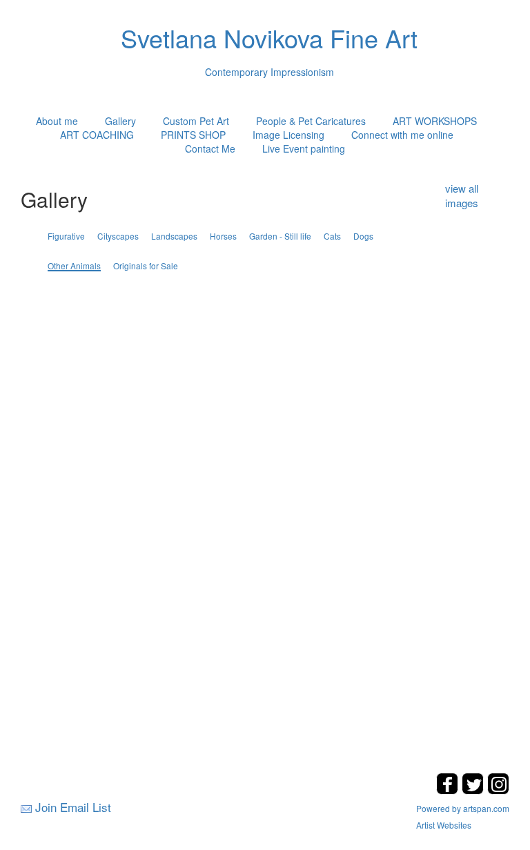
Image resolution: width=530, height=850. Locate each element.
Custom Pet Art (196, 121)
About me (57, 121)
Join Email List (73, 806)
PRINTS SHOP (193, 135)
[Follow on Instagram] (498, 790)
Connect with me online (402, 135)
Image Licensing (288, 135)
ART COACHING (97, 135)
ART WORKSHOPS (435, 121)
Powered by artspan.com (462, 808)
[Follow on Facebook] (449, 790)
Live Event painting (303, 148)
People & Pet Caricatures (311, 121)
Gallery (120, 121)
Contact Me (210, 148)
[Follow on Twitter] (474, 790)
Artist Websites (443, 825)
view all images (461, 195)
